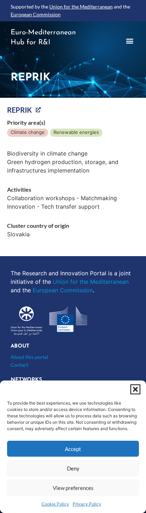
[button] (135, 389)
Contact (19, 365)
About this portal (29, 357)
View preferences (73, 488)
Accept (73, 449)
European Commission (36, 14)
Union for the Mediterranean (81, 7)
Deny (73, 468)
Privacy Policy (87, 504)
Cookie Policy (55, 504)
